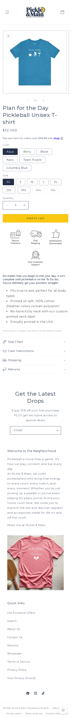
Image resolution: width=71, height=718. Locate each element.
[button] (7, 12)
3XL (24, 190)
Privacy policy (14, 713)
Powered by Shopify (38, 708)
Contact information (57, 713)
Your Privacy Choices (21, 678)
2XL (9, 190)
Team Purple (32, 159)
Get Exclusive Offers (21, 612)
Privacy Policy (16, 669)
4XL (40, 190)
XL (56, 182)
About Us (13, 629)
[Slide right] (44, 100)
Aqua (10, 151)
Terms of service (34, 713)
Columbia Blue (17, 168)
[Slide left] (27, 100)
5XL (55, 190)
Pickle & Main (19, 708)
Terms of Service (18, 661)
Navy (10, 159)
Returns (12, 645)
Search (12, 621)
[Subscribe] (57, 430)
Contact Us (15, 637)
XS (8, 182)
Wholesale (14, 653)
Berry (27, 151)
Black (44, 151)
